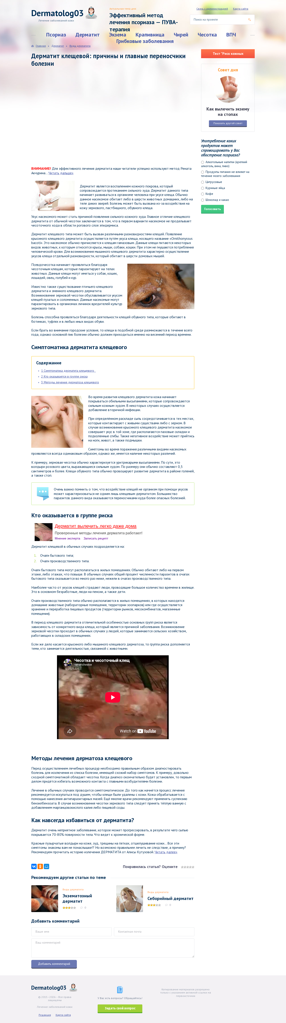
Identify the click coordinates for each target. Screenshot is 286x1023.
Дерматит (88, 34)
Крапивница (150, 34)
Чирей (181, 34)
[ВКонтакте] (34, 866)
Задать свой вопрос (120, 1008)
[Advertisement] (96, 121)
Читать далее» (166, 852)
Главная (41, 45)
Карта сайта (240, 8)
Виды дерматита (73, 889)
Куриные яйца (215, 188)
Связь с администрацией (212, 8)
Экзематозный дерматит (77, 898)
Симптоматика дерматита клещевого (68, 371)
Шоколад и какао (217, 200)
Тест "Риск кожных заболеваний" (228, 54)
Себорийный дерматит (170, 898)
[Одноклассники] (40, 866)
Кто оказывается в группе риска (64, 376)
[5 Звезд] (193, 867)
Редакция (45, 1015)
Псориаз (56, 34)
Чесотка (207, 34)
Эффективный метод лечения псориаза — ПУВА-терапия (143, 22)
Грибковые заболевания (145, 41)
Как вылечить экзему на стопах (227, 111)
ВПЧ (231, 34)
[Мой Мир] (46, 866)
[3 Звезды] (187, 867)
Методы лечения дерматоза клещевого (70, 382)
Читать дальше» (61, 173)
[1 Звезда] (182, 867)
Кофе (209, 194)
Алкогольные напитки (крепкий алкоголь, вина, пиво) (224, 164)
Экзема (117, 34)
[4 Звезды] (190, 867)
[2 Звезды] (185, 867)
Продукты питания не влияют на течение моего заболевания (225, 174)
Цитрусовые (213, 182)
